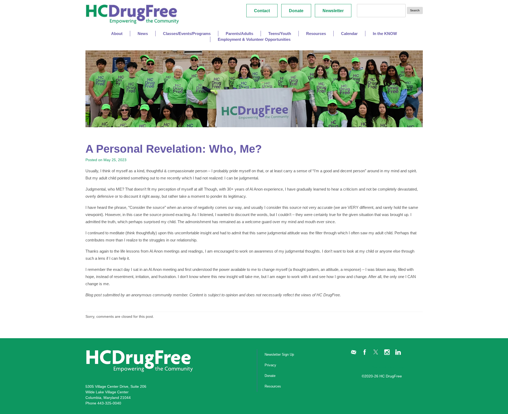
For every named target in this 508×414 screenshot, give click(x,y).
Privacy (270, 365)
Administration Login (389, 367)
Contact (262, 10)
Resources (273, 386)
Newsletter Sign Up (279, 354)
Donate (296, 10)
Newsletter (333, 10)
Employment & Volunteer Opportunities (254, 39)
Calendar (349, 33)
